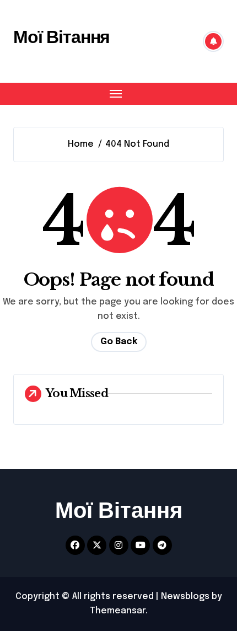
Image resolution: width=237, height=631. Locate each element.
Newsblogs (185, 596)
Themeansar (118, 611)
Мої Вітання (61, 37)
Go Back (118, 341)
